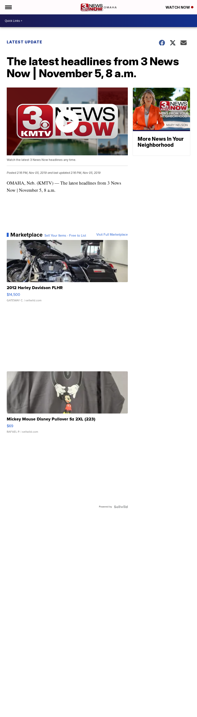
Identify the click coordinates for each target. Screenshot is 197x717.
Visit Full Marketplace (112, 234)
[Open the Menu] (8, 7)
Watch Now (178, 7)
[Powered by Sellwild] (121, 506)
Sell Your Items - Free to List (65, 235)
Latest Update (24, 42)
